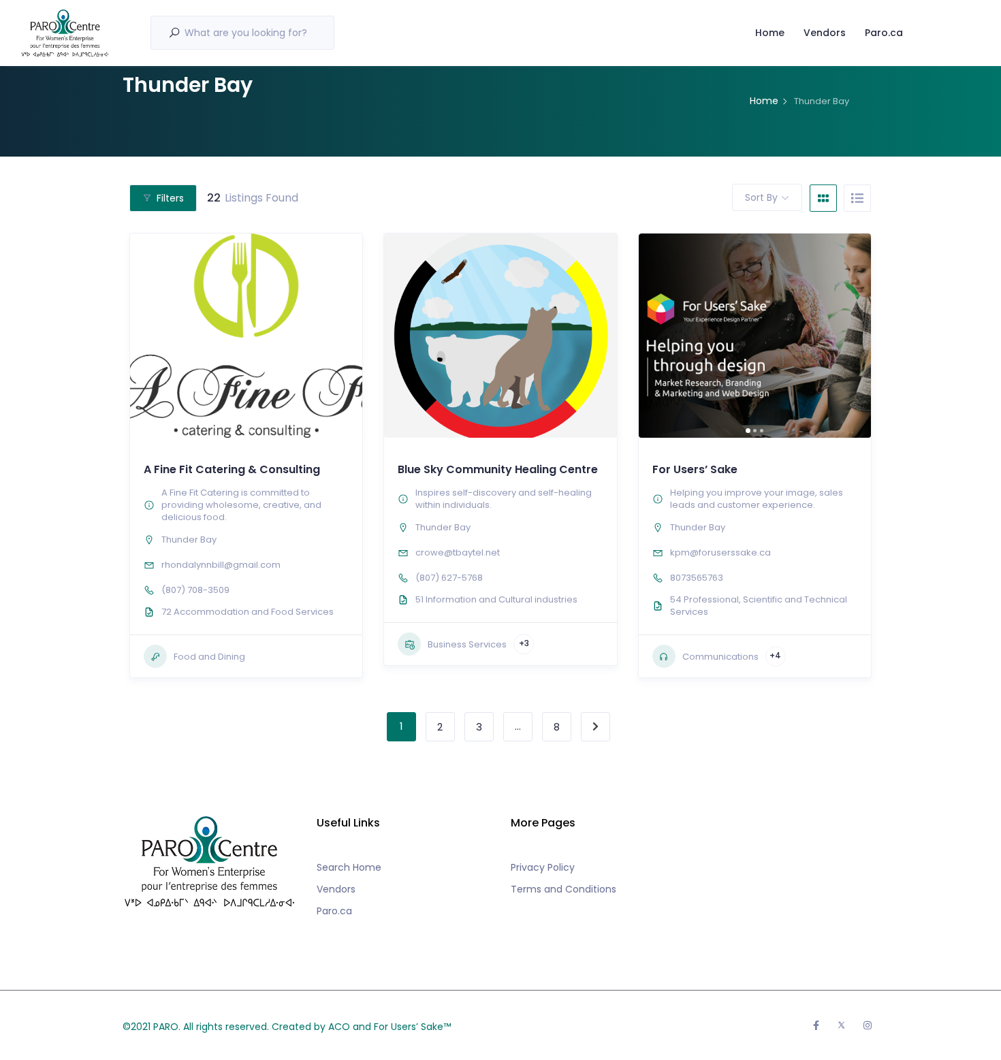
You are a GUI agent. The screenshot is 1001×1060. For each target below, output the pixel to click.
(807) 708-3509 (195, 589)
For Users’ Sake (694, 469)
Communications (720, 656)
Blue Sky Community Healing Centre (498, 469)
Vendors (825, 32)
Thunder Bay (189, 539)
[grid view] (823, 198)
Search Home (349, 867)
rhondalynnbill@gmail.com (221, 564)
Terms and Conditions (563, 889)
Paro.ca (884, 32)
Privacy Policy (543, 867)
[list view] (857, 198)
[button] (147, 335)
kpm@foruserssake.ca (720, 552)
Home (769, 32)
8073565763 (696, 577)
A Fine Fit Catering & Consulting (232, 469)
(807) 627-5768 (449, 577)
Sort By (761, 197)
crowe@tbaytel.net (457, 552)
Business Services (467, 644)
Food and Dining (209, 656)
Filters (170, 198)
